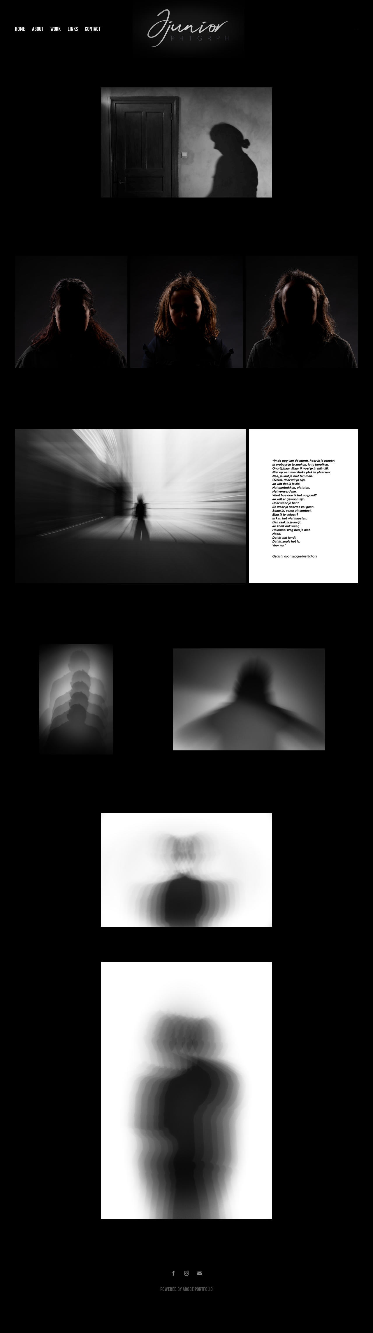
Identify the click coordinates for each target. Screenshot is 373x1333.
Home (20, 29)
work (55, 29)
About (37, 29)
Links (73, 29)
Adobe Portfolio (198, 1289)
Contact (93, 29)
